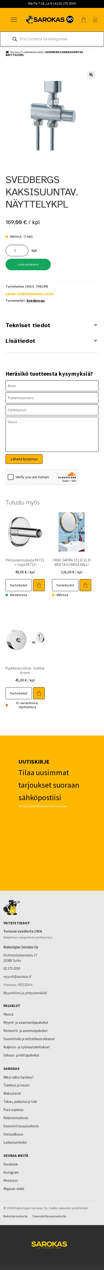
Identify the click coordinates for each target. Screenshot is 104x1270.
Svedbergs (35, 301)
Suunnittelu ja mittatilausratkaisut (29, 1039)
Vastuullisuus (13, 1134)
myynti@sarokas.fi (17, 976)
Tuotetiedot (19, 585)
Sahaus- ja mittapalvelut (21, 1055)
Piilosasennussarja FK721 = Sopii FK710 (25, 562)
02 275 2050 (11, 968)
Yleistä (8, 1014)
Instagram (11, 1172)
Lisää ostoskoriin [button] (39, 585)
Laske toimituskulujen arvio (29, 294)
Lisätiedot (20, 340)
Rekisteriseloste (15, 1118)
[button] (84, 20)
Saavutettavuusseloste (21, 1126)
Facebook (10, 1164)
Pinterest (10, 1180)
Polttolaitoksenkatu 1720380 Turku (20, 958)
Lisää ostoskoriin (28, 264)
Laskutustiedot (15, 1142)
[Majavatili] (95, 20)
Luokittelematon (32, 52)
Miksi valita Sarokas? (18, 1077)
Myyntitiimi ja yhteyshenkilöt (25, 993)
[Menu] (13, 19)
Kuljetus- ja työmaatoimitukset (26, 1047)
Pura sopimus (13, 1109)
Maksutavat (12, 1093)
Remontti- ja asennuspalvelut (25, 1030)
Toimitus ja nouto (16, 1085)
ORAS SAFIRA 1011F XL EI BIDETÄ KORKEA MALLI (71, 562)
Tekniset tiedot (28, 325)
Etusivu (15, 52)
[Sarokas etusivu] (52, 907)
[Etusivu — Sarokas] (50, 19)
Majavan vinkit (13, 1188)
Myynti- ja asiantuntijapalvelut (25, 1022)
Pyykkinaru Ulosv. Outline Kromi (25, 670)
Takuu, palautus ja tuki (20, 1101)
